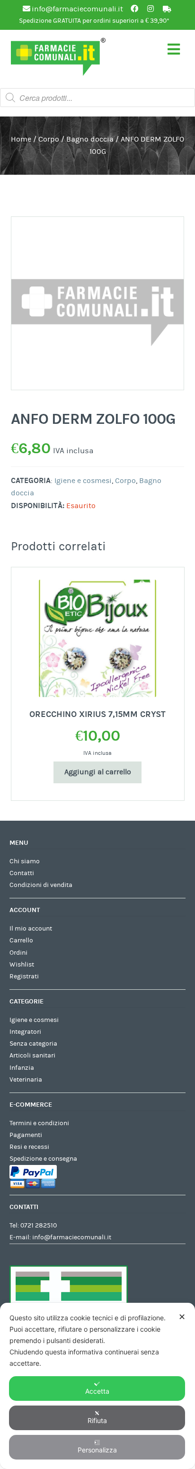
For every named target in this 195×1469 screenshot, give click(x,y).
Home (21, 139)
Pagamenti (25, 1135)
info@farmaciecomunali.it (71, 1237)
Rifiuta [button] (97, 1420)
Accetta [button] (97, 1391)
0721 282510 (38, 1225)
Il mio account (30, 928)
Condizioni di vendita (40, 885)
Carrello (21, 940)
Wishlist (21, 964)
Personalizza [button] (97, 1450)
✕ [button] (182, 1317)
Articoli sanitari (32, 1055)
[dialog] (97, 1386)
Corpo (48, 139)
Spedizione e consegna (43, 1159)
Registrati (24, 976)
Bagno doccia (90, 139)
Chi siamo (24, 861)
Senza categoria (33, 1044)
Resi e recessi (29, 1147)
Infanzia (21, 1068)
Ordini (18, 953)
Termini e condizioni (39, 1123)
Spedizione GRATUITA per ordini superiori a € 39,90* (94, 21)
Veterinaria (25, 1080)
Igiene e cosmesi (83, 480)
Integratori (25, 1032)
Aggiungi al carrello (97, 772)
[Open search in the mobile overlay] (97, 97)
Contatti (21, 873)
